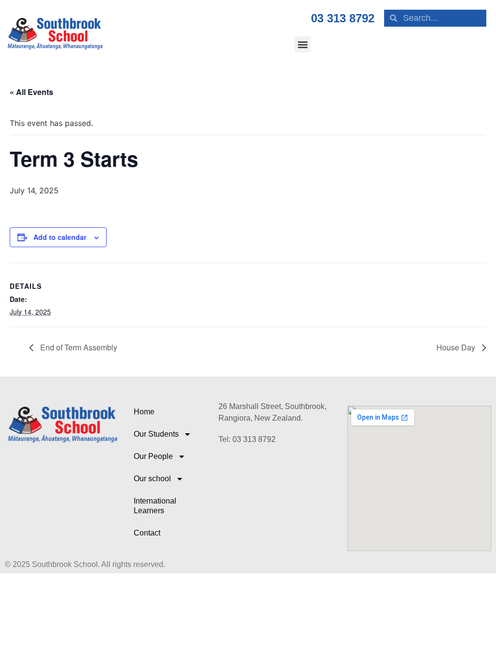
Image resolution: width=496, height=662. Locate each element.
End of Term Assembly (77, 347)
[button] (302, 44)
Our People (153, 456)
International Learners (155, 506)
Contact (147, 533)
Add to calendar (59, 237)
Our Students (156, 434)
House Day (456, 347)
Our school (152, 478)
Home (144, 412)
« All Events (31, 91)
